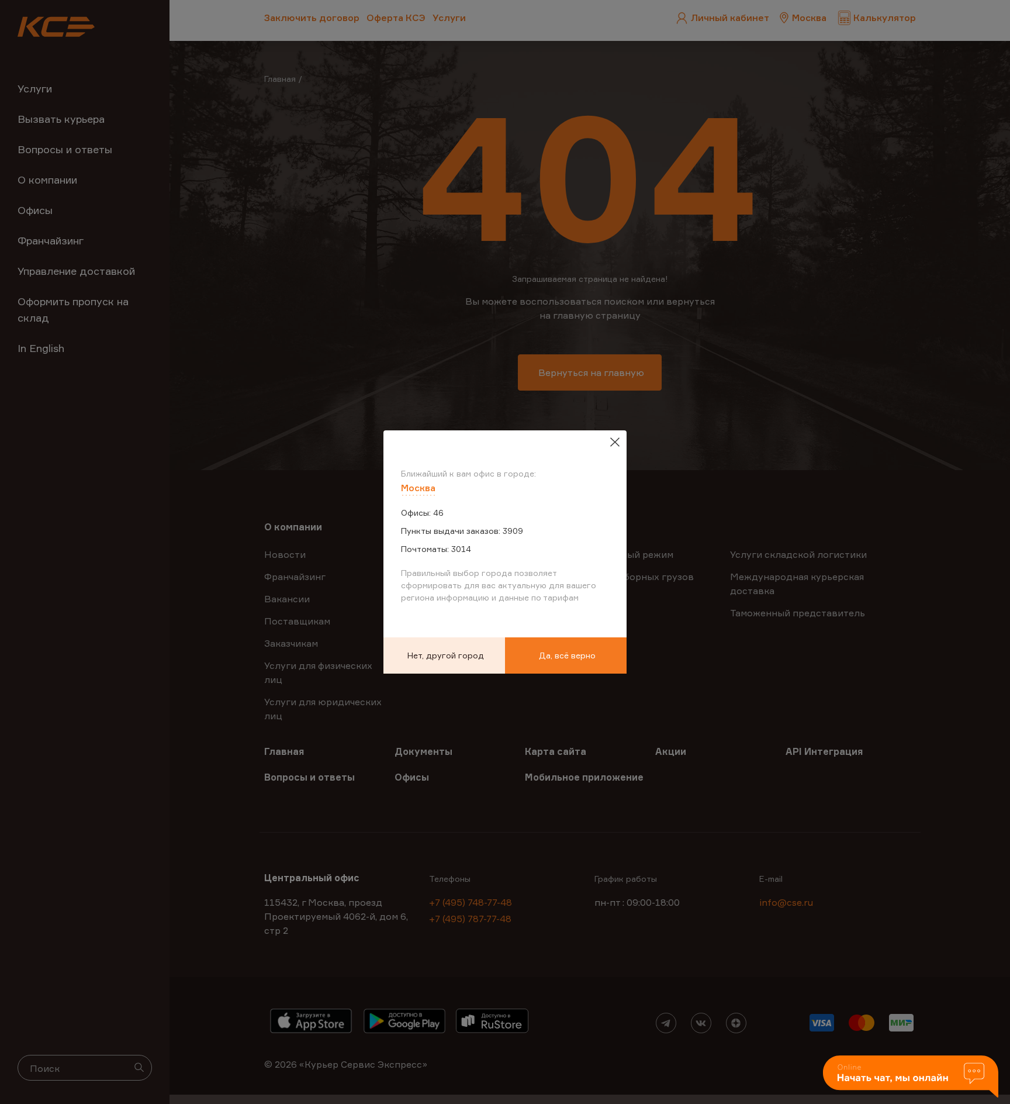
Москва (418, 488)
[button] (910, 1077)
